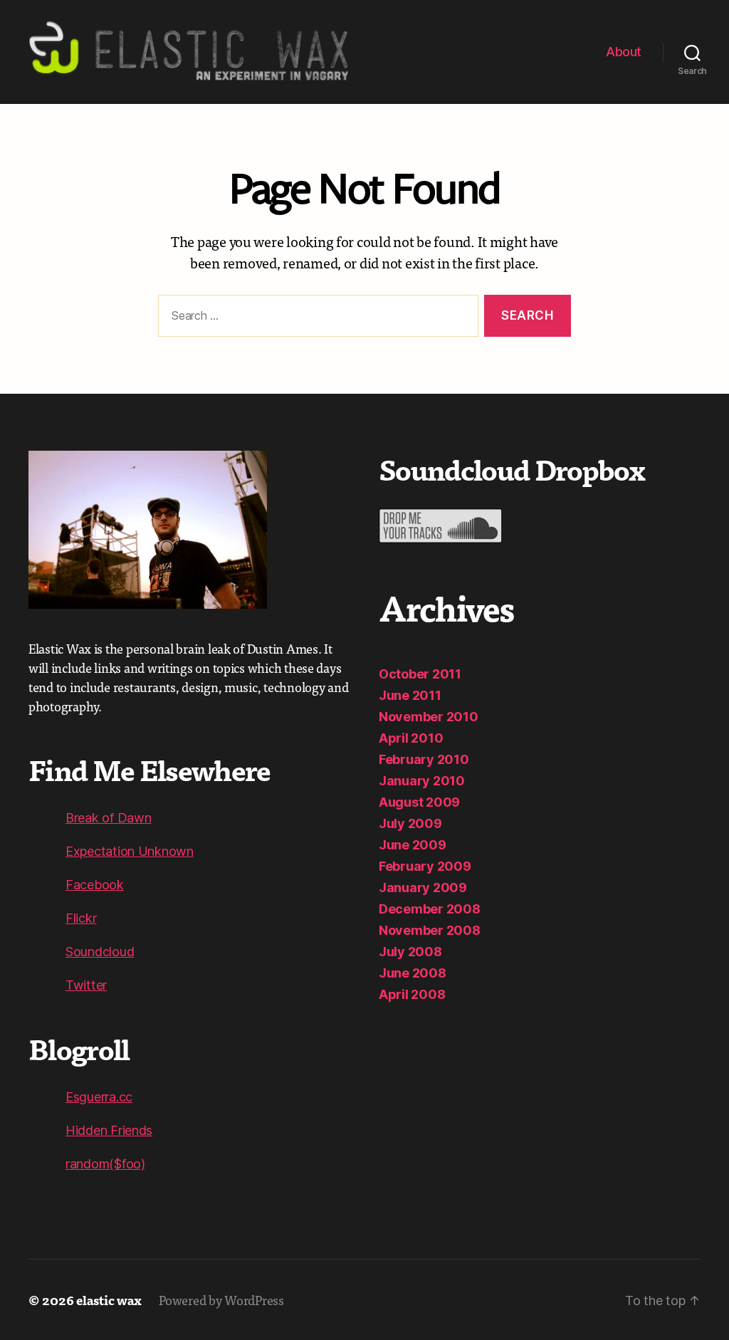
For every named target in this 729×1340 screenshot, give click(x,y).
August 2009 (419, 802)
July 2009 (410, 823)
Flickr (80, 918)
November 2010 (428, 716)
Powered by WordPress (221, 1299)
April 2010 (411, 738)
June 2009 (412, 844)
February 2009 (425, 866)
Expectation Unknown (129, 851)
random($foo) (105, 1163)
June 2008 (412, 972)
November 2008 (430, 930)
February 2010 (424, 759)
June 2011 (410, 695)
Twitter (86, 985)
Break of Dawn (108, 817)
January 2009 (423, 887)
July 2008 (410, 951)
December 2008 (430, 908)
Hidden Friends (108, 1130)
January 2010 (422, 780)
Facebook (94, 884)
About (623, 51)
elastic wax (109, 1299)
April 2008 (412, 994)
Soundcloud (99, 951)
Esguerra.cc (98, 1096)
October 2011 (420, 673)
